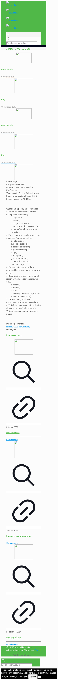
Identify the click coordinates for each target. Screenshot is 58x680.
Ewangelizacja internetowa (18, 536)
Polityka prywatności (22, 655)
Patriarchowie (12, 432)
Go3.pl (38, 650)
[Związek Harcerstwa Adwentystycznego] (23, 16)
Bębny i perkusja (13, 637)
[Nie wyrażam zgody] (39, 677)
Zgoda (33, 676)
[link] (38, 43)
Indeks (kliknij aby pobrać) (18, 327)
